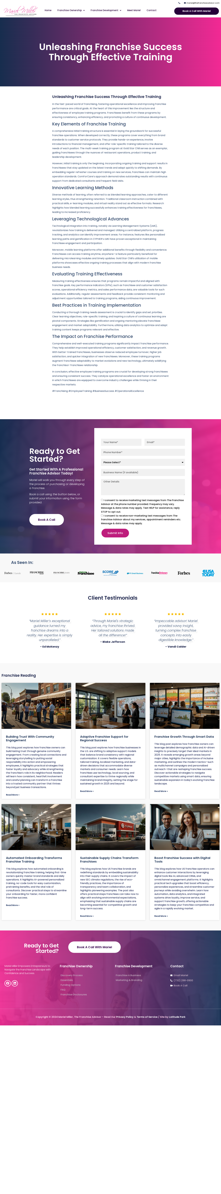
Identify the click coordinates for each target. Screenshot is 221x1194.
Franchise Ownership (69, 10)
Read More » (12, 795)
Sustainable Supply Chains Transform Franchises (109, 860)
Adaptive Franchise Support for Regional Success (104, 738)
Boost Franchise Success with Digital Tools (182, 860)
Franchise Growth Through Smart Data (184, 737)
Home (48, 10)
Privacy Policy (125, 1017)
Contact (152, 10)
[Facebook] (8, 983)
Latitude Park (177, 1017)
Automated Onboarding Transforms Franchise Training (34, 860)
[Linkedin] (15, 983)
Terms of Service (147, 1017)
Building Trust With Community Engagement (30, 738)
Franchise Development (104, 10)
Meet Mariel (134, 10)
